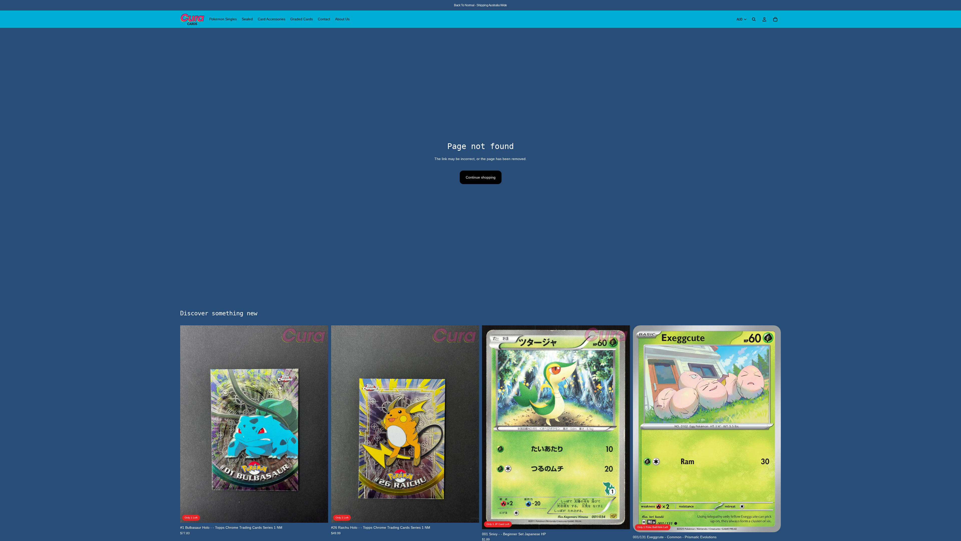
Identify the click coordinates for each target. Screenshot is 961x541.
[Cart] (775, 19)
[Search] (753, 19)
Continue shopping (481, 177)
